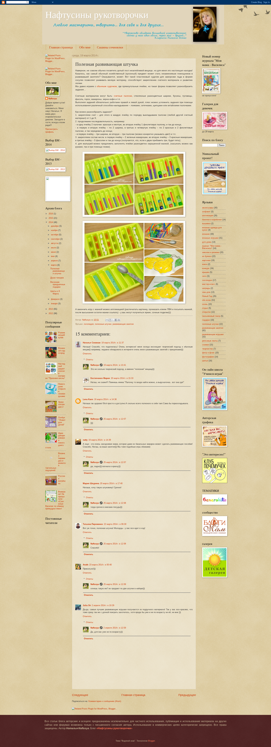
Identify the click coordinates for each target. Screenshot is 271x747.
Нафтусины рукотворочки (96, 14)
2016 (51, 213)
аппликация (207, 215)
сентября (55, 239)
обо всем (206, 300)
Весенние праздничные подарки (57, 284)
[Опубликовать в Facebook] (115, 320)
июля (54, 247)
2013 (51, 309)
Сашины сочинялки (110, 47)
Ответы (89, 359)
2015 (51, 218)
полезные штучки (103, 324)
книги (204, 264)
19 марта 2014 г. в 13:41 (115, 365)
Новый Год (207, 296)
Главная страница (61, 47)
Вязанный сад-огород (61, 350)
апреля (54, 260)
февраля (55, 299)
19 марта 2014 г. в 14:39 (99, 440)
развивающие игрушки (212, 334)
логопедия (89, 324)
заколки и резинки (210, 252)
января (54, 303)
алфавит (206, 211)
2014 (51, 222)
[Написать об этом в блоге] (110, 320)
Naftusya (94, 365)
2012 (51, 313)
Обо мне (84, 47)
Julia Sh (87, 605)
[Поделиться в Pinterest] (118, 320)
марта (54, 265)
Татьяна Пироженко (93, 524)
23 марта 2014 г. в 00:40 (100, 564)
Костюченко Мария (100, 378)
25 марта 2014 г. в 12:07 (115, 419)
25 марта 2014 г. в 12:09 (115, 584)
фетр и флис (208, 353)
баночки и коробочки (212, 219)
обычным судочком (107, 86)
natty (85, 440)
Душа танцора (57, 278)
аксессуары (207, 208)
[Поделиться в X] (112, 320)
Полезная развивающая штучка (57, 271)
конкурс (206, 268)
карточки (206, 260)
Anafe (85, 564)
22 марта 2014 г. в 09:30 (115, 524)
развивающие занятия (123, 324)
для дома (206, 242)
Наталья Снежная (92, 342)
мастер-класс (208, 284)
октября (55, 234)
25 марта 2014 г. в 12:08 (115, 503)
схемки (205, 345)
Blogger (151, 741)
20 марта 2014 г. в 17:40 (111, 483)
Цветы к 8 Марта (55, 292)
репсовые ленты (210, 341)
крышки (205, 272)
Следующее (80, 695)
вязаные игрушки (210, 238)
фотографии (208, 357)
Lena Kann (88, 399)
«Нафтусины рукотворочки (113, 728)
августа (55, 243)
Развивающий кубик (61, 335)
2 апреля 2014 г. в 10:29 (103, 605)
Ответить (87, 353)
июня (53, 252)
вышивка (206, 223)
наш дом (206, 292)
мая (53, 256)
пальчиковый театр (211, 316)
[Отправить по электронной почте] (107, 320)
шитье (205, 360)
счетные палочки (123, 96)
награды (206, 288)
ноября (54, 230)
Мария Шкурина (91, 483)
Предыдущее (187, 695)
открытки (206, 312)
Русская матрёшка (61, 479)
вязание (206, 234)
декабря (55, 226)
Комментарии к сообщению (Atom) (104, 701)
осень (205, 304)
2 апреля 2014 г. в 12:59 (115, 628)
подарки (206, 320)
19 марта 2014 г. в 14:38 (105, 399)
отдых (205, 308)
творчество (207, 349)
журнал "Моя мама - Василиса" (211, 247)
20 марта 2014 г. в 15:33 (122, 378)
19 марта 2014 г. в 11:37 (112, 342)
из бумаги (206, 256)
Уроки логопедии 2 (61, 404)
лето (204, 276)
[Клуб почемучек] (214, 482)
